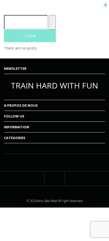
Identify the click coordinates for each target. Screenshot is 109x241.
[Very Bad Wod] (54, 6)
